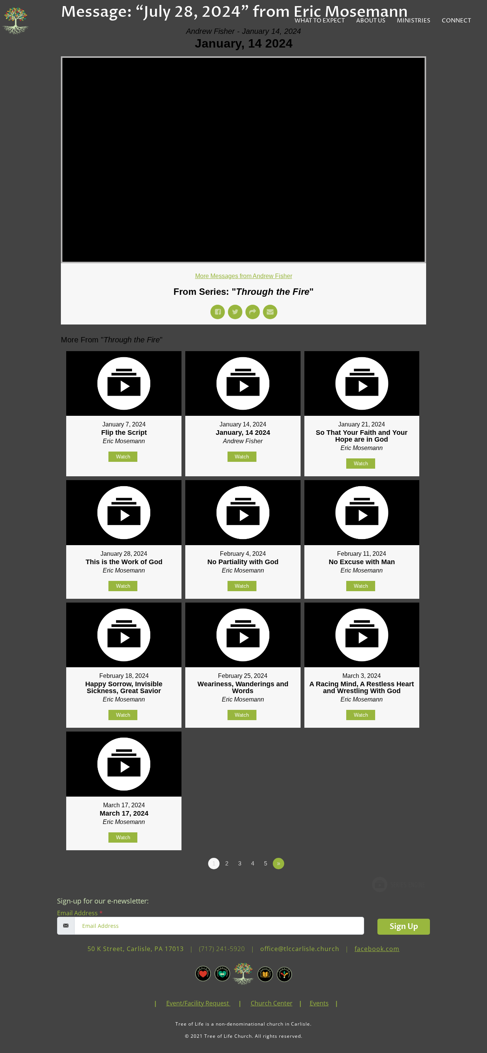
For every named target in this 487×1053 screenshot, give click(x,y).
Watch (123, 457)
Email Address (80, 913)
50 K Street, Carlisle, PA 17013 (136, 949)
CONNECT (456, 21)
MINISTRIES (413, 21)
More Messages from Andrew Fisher (243, 276)
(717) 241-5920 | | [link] (299, 949)
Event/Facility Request (197, 1003)
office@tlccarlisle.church (299, 949)
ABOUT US (370, 21)
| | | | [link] (246, 1003)
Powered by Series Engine (398, 884)
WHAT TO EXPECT (319, 21)
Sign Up (404, 926)
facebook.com (377, 949)
